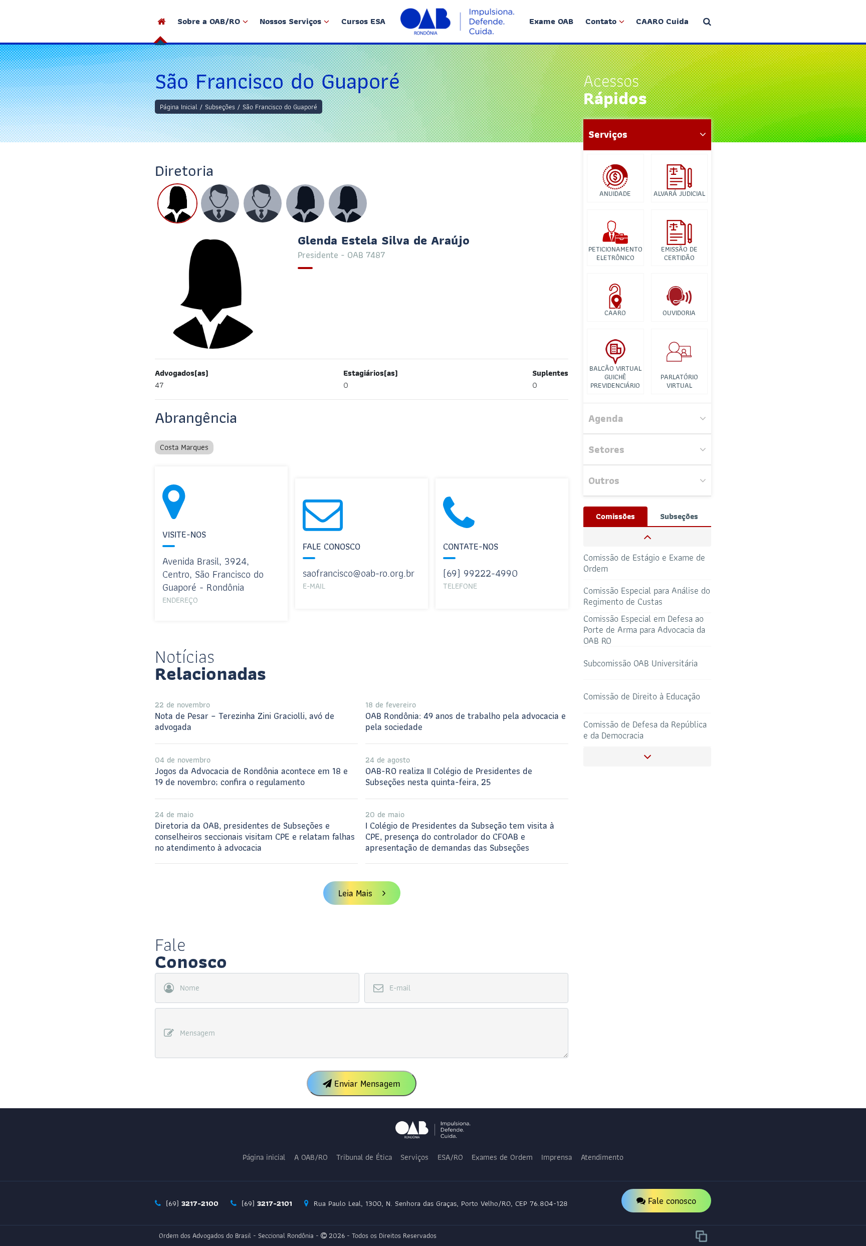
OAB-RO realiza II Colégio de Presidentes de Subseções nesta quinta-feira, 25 (448, 771)
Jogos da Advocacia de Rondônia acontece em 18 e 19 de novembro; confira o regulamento (251, 771)
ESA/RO (450, 1157)
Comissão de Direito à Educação (641, 662)
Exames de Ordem (502, 1157)
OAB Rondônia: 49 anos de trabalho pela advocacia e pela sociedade (465, 715)
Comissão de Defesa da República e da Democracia (645, 696)
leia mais (356, 893)
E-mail (399, 988)
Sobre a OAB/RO (208, 21)
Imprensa (556, 1157)
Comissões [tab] (615, 516)
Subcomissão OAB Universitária (640, 629)
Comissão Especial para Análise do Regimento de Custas (646, 562)
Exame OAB (551, 21)
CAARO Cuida (662, 21)
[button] (647, 537)
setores (606, 449)
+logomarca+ (457, 21)
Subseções (220, 106)
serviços (607, 134)
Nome (189, 988)
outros (603, 480)
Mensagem (197, 1033)
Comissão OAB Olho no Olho (635, 729)
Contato (600, 21)
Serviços (414, 1157)
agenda (605, 418)
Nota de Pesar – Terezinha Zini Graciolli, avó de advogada (244, 715)
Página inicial (264, 1157)
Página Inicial (178, 106)
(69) (191, 1203)
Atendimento (602, 1157)
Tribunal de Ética (364, 1157)
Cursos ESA (363, 21)
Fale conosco (670, 1200)
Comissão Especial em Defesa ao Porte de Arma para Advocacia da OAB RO (644, 596)
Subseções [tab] (679, 516)
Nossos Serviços (290, 21)
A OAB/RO (311, 1157)
